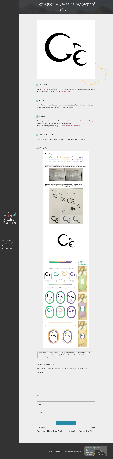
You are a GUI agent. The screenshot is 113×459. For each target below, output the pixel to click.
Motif (62, 354)
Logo (57, 354)
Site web (39, 413)
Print (75, 354)
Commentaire (41, 372)
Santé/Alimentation (84, 354)
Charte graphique (70, 352)
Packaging (69, 354)
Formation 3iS (42, 354)
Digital (88, 352)
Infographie (50, 354)
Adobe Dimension (43, 352)
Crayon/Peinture (81, 352)
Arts (62, 352)
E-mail (39, 404)
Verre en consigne (58, 357)
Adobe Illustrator (54, 352)
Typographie (48, 357)
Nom (39, 395)
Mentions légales (78, 451)
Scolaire (40, 357)
